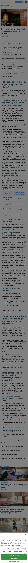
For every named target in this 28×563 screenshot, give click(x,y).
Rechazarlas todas (14, 558)
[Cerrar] (25, 534)
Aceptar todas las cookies (14, 555)
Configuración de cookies (14, 561)
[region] (14, 548)
